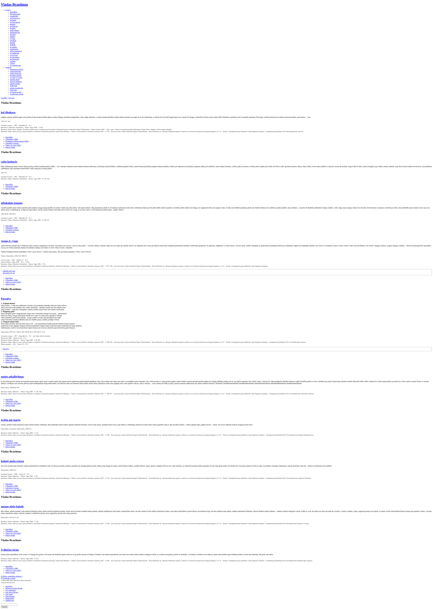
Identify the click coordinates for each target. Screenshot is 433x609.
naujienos (8, 586)
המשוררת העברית (16, 78)
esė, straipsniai (10, 590)
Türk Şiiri (13, 90)
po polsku (13, 47)
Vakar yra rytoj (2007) (13, 145)
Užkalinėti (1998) (11, 139)
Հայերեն (14, 16)
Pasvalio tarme (15, 14)
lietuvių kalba (10, 147)
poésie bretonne (15, 71)
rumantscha (14, 49)
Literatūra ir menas (12, 143)
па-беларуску (15, 18)
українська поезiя (16, 94)
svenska (13, 61)
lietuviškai (13, 12)
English (12, 28)
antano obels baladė (12, 506)
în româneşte (14, 53)
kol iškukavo (8, 112)
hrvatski (13, 35)
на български (15, 22)
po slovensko (14, 57)
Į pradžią (4, 98)
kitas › (6, 576)
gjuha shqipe (14, 30)
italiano (12, 37)
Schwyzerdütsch (16, 51)
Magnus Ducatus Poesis (13, 588)
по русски (14, 55)
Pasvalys (6, 298)
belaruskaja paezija (16, 69)
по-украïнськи (15, 65)
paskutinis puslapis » (15, 576)
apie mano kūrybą (11, 592)
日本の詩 (13, 86)
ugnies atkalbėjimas (12, 376)
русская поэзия (15, 92)
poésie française (15, 73)
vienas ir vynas (9, 241)
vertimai (8, 67)
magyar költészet (16, 82)
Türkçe (12, 63)
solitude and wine (9, 271)
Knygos (11, 98)
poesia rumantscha (16, 88)
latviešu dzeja (15, 80)
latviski (12, 43)
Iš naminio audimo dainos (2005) (17, 141)
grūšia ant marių (10, 419)
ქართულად (15, 33)
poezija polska (15, 84)
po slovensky (14, 59)
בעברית (12, 39)
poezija (7, 10)
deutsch (12, 24)
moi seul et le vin (9, 273)
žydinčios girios (10, 549)
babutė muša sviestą (12, 461)
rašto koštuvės (9, 161)
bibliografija (9, 598)
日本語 (12, 45)
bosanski (13, 20)
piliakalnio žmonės (12, 202)
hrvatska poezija (15, 75)
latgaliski (13, 41)
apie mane (9, 594)
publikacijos (9, 600)
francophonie (10, 596)
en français (14, 26)
